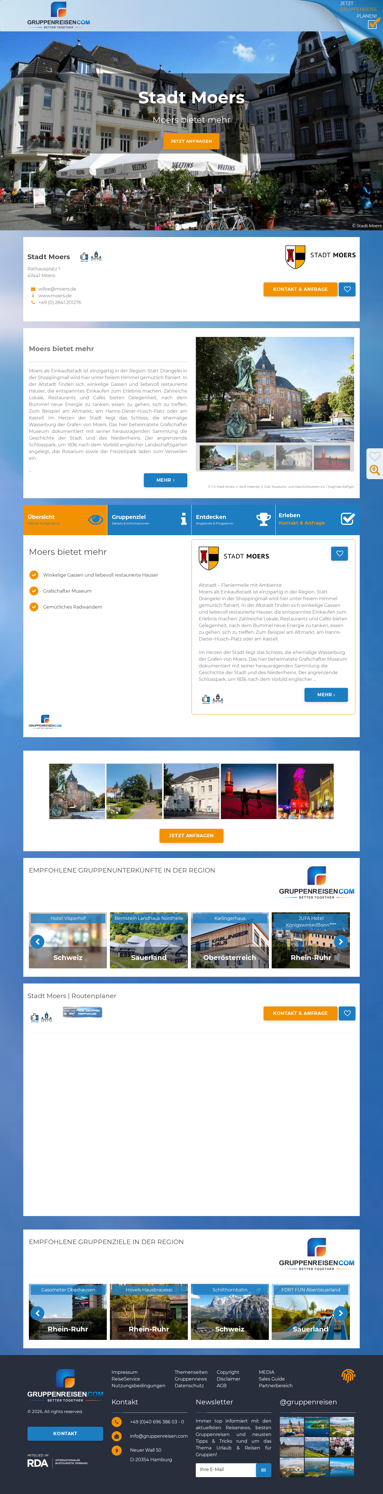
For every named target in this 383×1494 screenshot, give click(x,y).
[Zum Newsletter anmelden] (263, 1470)
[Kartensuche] (375, 473)
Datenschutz (189, 1385)
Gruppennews (191, 1379)
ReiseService (126, 1379)
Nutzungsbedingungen (138, 1385)
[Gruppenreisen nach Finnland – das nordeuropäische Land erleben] (323, 1467)
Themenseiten (191, 1372)
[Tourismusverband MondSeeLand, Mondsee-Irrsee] (323, 1446)
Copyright (228, 1372)
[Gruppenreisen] (58, 14)
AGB (222, 1385)
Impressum (125, 1372)
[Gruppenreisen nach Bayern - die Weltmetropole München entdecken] (298, 1426)
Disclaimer (228, 1379)
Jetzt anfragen (191, 141)
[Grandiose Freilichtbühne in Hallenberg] (348, 1446)
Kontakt (65, 1433)
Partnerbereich (276, 1385)
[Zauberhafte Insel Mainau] (323, 1426)
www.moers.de (55, 295)
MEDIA (266, 1372)
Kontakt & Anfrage (300, 289)
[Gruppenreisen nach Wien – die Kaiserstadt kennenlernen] (348, 1426)
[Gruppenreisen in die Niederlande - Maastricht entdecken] (348, 1467)
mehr (164, 480)
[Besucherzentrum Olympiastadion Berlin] (298, 1467)
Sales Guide (272, 1379)
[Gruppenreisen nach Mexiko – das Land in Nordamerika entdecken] (298, 1446)
